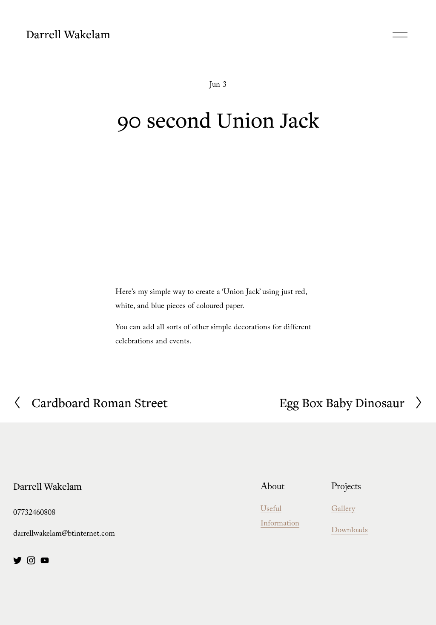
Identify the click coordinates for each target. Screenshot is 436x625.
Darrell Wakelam (68, 34)
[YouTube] (44, 560)
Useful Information (280, 517)
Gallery (343, 510)
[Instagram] (31, 560)
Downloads (349, 531)
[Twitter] (17, 560)
